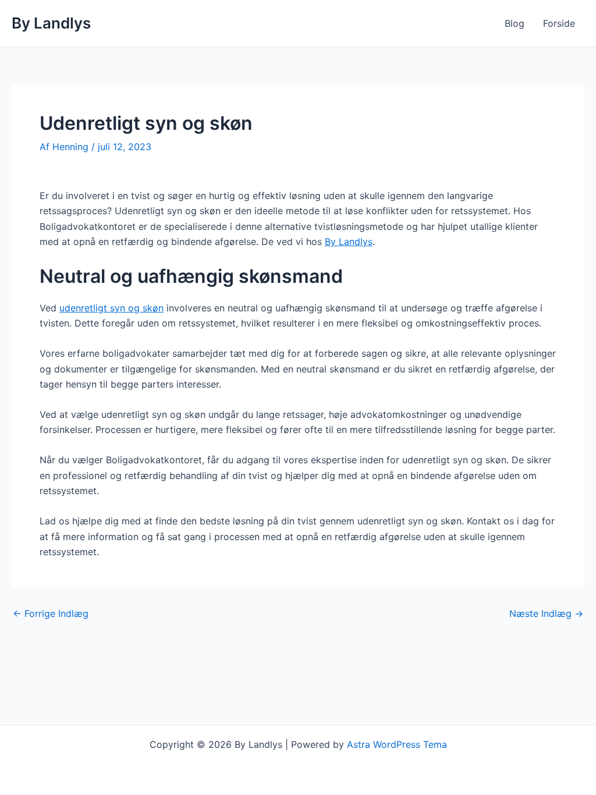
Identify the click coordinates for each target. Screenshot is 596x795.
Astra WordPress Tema (397, 744)
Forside (559, 23)
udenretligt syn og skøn (111, 308)
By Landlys (51, 23)
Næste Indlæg (546, 613)
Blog (514, 23)
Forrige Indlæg (50, 613)
